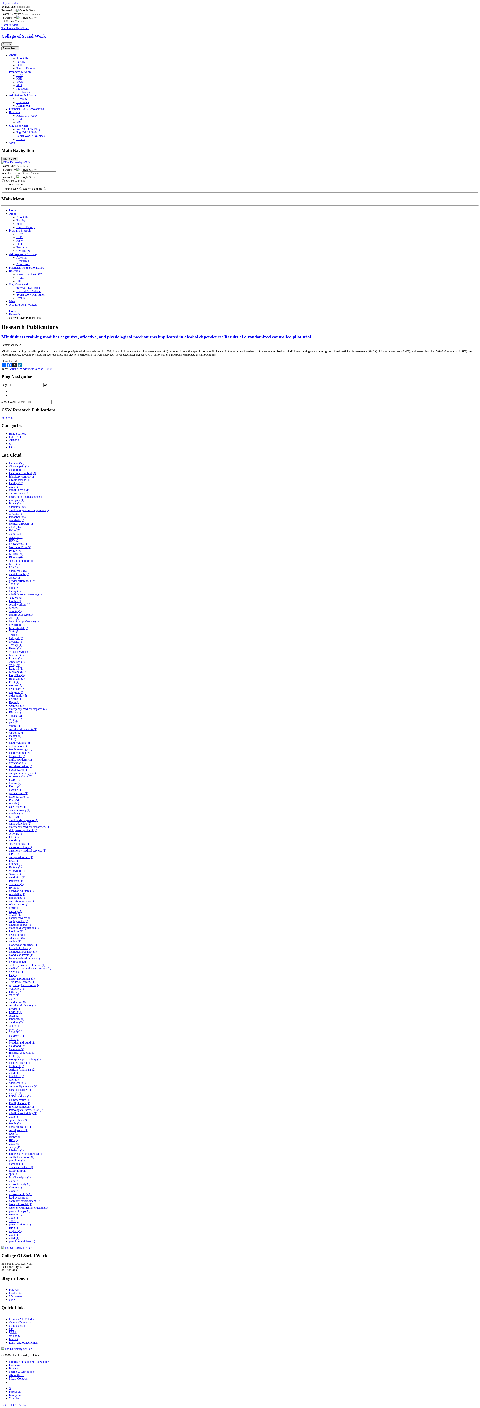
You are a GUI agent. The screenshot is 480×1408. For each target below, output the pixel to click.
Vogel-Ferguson (20, 651)
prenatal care (18, 793)
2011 (14, 1143)
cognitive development (24, 1200)
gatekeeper (17, 806)
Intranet (13, 1339)
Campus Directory (20, 1322)
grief (14, 1079)
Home (12, 210)
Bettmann (17, 678)
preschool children (22, 1241)
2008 (14, 1217)
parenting (16, 1163)
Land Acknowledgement (23, 1342)
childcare (16, 1035)
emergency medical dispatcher (29, 826)
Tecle (14, 634)
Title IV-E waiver (21, 981)
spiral (14, 1174)
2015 (14, 1039)
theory (15, 591)
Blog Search (9, 401)
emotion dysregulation (24, 820)
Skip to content (10, 3)
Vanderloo (17, 988)
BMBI (15, 712)
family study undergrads (25, 1153)
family (15, 1123)
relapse (15, 1136)
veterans (16, 971)
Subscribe (7, 417)
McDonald (17, 671)
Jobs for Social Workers (23, 304)
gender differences (22, 581)
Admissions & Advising (23, 95)
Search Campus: (11, 14)
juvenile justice (20, 948)
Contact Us (15, 1293)
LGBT (15, 779)
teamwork (17, 756)
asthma (15, 1025)
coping (15, 941)
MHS (14, 564)
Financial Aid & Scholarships (26, 108)
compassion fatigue (22, 773)
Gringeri (16, 638)
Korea (14, 786)
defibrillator (18, 746)
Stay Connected (18, 125)
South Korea (18, 769)
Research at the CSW (29, 274)
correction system (21, 901)
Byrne (14, 887)
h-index (15, 864)
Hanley (16, 483)
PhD (19, 85)
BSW (19, 75)
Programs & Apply (20, 71)
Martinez (16, 655)
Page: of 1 (25, 385)
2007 (14, 1221)
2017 (14, 998)
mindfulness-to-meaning (25, 594)
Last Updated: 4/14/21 (15, 1404)
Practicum (22, 88)
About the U (16, 1375)
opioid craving (19, 810)
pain (13, 722)
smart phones (19, 843)
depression (17, 961)
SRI (18, 122)
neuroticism (18, 543)
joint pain (16, 500)
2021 (14, 486)
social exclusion (20, 766)
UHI (14, 837)
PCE (14, 800)
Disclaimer (15, 1365)
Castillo (15, 698)
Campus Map (17, 1325)
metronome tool (20, 847)
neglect (15, 1231)
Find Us (14, 1289)
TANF (15, 914)
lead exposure (19, 1197)
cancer (15, 607)
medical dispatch (21, 523)
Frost (14, 682)
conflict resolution (21, 1157)
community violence (23, 1086)
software (16, 833)
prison (14, 907)
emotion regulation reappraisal (29, 510)
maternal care (19, 796)
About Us (22, 58)
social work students (23, 729)
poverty (15, 1029)
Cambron (16, 1049)
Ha (13, 975)
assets (14, 577)
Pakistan (16, 880)
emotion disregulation (24, 928)
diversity (16, 641)
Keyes (15, 648)
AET (14, 618)
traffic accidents (20, 759)
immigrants (17, 897)
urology (15, 1093)
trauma (15, 783)
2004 (14, 1238)
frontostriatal (18, 628)
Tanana (15, 715)
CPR (14, 853)
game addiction (20, 823)
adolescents (18, 570)
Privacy (13, 1368)
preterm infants (20, 1224)
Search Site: (9, 6)
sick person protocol (23, 830)
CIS (11, 1329)
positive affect (19, 1062)
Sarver (15, 874)
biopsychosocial (20, 1204)
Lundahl (16, 668)
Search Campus (32, 188)
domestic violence (21, 1167)
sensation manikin (21, 560)
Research (14, 112)
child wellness (19, 742)
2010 (49, 368)
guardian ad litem (21, 890)
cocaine (15, 789)
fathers (15, 992)
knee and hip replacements (26, 496)
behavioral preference (24, 621)
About (12, 55)
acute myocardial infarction (27, 965)
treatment (16, 1066)
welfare (15, 1214)
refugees (16, 692)
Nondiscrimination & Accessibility (29, 1361)
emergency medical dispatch (27, 709)
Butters (15, 867)
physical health (20, 1126)
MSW (20, 81)
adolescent (17, 1083)
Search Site (11, 188)
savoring (16, 513)
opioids (16, 537)
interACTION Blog (28, 129)
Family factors (19, 1103)
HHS (19, 78)
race (13, 1133)
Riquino (16, 557)
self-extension (19, 904)
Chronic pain (18, 466)
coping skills (18, 921)
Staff (19, 65)
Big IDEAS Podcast (28, 132)
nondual (16, 813)
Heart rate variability (23, 473)
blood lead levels (21, 955)
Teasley (15, 645)
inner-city (16, 1019)
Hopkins (16, 931)
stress (14, 1015)
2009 (14, 1190)
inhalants (16, 1150)
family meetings (20, 749)
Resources (22, 102)
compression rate (21, 857)
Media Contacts (18, 1378)
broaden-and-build (22, 1042)
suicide (15, 803)
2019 (15, 533)
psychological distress (24, 985)
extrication (17, 762)
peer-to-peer (18, 934)
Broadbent (17, 517)
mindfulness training (23, 1113)
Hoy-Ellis (17, 675)
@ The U (14, 1335)
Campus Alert (10, 24)
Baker (14, 530)
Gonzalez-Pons (20, 547)
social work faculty (22, 1005)
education (17, 938)
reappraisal (17, 1170)
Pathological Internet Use (26, 1110)
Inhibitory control (21, 476)
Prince (15, 503)
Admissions (23, 105)
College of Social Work (24, 36)
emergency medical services (27, 850)
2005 (14, 1234)
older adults (18, 695)
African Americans (22, 1069)
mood (14, 840)
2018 (15, 527)
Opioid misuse (19, 479)
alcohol (39, 368)
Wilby (14, 665)
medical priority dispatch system (30, 968)
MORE (16, 554)
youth (14, 725)
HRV (14, 540)
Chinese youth (19, 1099)
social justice (18, 1130)
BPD (14, 1227)
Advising (21, 98)
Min (14, 567)
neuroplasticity (19, 1184)
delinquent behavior (23, 951)
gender (15, 1008)
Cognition (17, 469)
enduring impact (20, 924)
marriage (16, 911)
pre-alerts (16, 520)
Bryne (14, 702)
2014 (14, 1072)
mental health (19, 574)
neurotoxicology (20, 1194)
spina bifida (18, 1120)
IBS (13, 1140)
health (14, 1056)
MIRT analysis (20, 1177)
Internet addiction (21, 1106)
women (15, 685)
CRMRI (14, 440)
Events (20, 139)
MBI (14, 816)
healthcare (17, 688)
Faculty (20, 61)
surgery (15, 719)
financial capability (22, 1052)
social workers (19, 604)
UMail (13, 1332)
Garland (13, 368)
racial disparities (20, 1089)
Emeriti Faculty (25, 68)
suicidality (17, 894)
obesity (15, 611)
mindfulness (27, 368)
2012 (14, 584)
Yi (12, 739)
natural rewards (20, 917)
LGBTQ (16, 1012)
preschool (17, 1160)
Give (12, 142)
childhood (17, 1045)
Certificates (23, 92)
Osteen (16, 732)
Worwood (17, 870)
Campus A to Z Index (21, 1319)
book (14, 587)
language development (24, 958)
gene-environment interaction (28, 1207)
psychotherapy (19, 1211)
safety (14, 1147)
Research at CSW (27, 115)
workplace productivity (24, 1059)
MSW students (20, 1096)
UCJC (20, 119)
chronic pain (19, 493)
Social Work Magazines (30, 135)
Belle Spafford (17, 433)
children (16, 1022)
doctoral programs (21, 978)
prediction (17, 624)
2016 (14, 1032)
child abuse (17, 1002)
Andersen (17, 661)
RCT (14, 860)
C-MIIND (15, 437)
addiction (17, 506)
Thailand (16, 884)
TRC (14, 995)
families (15, 601)
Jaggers (15, 597)
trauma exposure (21, 614)
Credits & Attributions (22, 1371)
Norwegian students (23, 944)
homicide (16, 1076)
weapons (16, 705)
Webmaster (15, 1296)
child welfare (19, 752)
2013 (14, 1116)
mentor (15, 736)
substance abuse (20, 776)
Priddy (15, 550)
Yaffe (14, 631)
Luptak (15, 658)
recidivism (17, 877)
